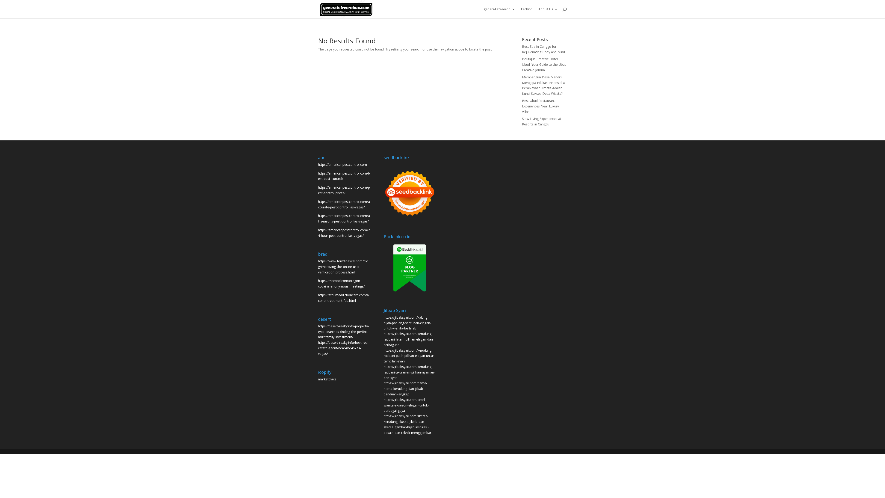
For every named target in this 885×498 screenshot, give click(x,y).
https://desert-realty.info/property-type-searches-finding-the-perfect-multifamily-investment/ (343, 331)
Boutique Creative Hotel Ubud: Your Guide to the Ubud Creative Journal (544, 64)
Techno (526, 9)
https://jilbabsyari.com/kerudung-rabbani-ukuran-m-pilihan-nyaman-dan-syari (409, 372)
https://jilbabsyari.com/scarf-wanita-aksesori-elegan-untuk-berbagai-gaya (406, 405)
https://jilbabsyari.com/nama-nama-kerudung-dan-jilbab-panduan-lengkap (405, 388)
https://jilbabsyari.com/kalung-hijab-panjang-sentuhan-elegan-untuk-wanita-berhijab (407, 323)
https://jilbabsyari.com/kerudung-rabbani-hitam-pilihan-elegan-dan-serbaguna (409, 339)
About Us (545, 9)
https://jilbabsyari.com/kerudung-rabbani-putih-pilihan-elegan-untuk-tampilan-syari (410, 356)
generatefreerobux (499, 9)
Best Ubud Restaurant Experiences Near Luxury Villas (540, 106)
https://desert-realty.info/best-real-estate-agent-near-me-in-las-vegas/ (343, 348)
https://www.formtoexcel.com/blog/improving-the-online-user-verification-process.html (343, 266)
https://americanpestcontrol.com (342, 164)
